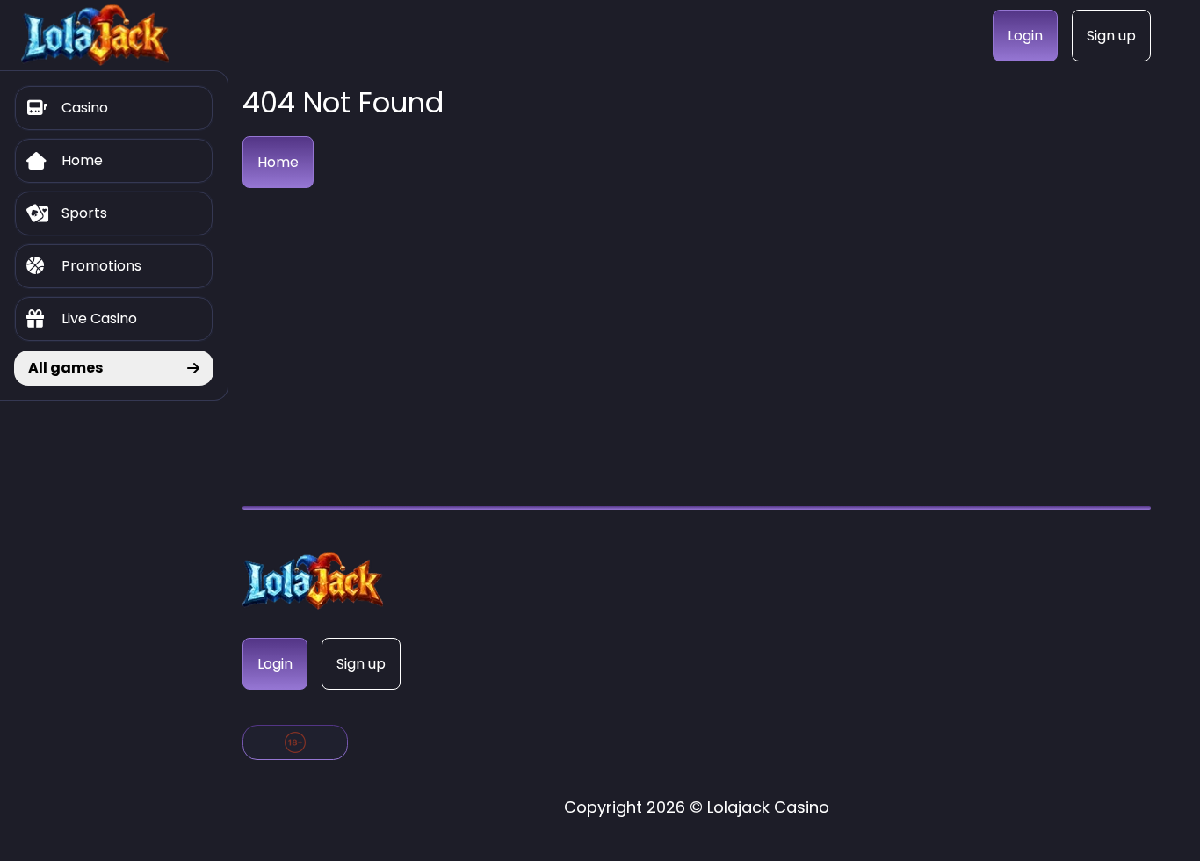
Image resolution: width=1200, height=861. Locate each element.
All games (65, 368)
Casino (84, 108)
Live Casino (99, 318)
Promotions (101, 266)
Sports (84, 213)
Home (82, 160)
